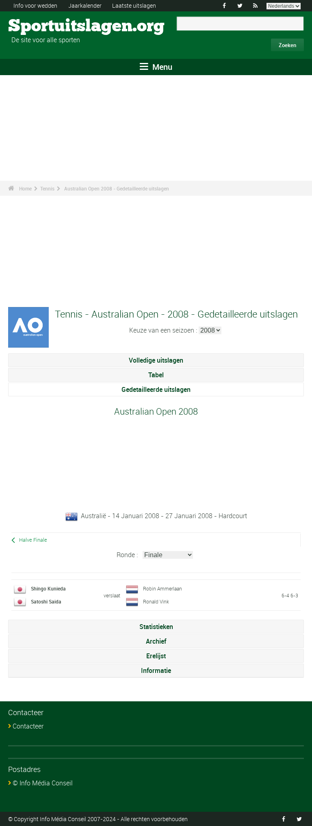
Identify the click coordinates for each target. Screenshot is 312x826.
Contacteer (28, 726)
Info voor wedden (35, 5)
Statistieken (156, 626)
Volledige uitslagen (156, 360)
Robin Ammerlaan (162, 588)
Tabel (156, 374)
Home (25, 188)
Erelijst (156, 655)
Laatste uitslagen (134, 5)
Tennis (47, 188)
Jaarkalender (85, 5)
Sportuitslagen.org (38, 26)
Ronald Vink (156, 601)
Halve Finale (33, 539)
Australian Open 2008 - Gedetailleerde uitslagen (116, 188)
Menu (161, 66)
